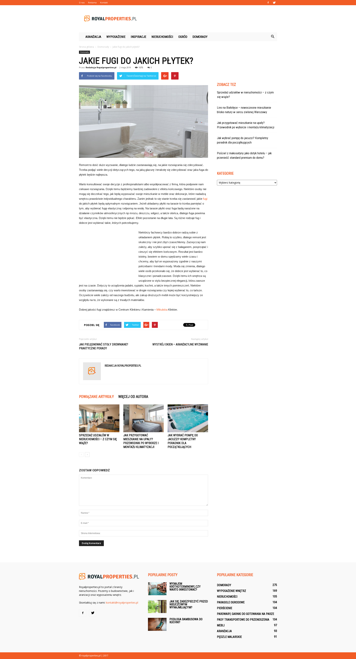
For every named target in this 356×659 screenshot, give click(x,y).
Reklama (92, 2)
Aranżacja (93, 37)
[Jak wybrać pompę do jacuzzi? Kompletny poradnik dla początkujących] (188, 418)
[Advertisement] (209, 18)
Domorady (199, 37)
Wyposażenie (116, 37)
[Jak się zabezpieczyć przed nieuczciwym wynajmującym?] (157, 606)
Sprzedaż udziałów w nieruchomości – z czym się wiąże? (98, 439)
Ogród (182, 37)
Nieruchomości (162, 37)
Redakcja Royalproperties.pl (101, 67)
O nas (82, 2)
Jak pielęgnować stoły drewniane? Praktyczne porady (103, 346)
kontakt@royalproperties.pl (122, 602)
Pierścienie (224, 608)
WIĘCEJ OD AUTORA (133, 396)
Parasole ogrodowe (231, 602)
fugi (205, 198)
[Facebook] (268, 2)
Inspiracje (138, 37)
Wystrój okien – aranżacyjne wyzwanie (180, 344)
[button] (272, 36)
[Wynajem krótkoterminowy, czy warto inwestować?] (157, 588)
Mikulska (161, 309)
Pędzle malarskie (229, 637)
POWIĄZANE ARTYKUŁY (96, 396)
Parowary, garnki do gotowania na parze (245, 614)
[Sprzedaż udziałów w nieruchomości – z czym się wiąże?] (99, 418)
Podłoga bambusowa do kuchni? (185, 620)
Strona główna (86, 46)
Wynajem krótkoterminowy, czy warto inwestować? (185, 586)
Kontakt (104, 2)
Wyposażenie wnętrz (231, 591)
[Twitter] (274, 2)
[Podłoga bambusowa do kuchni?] (157, 624)
